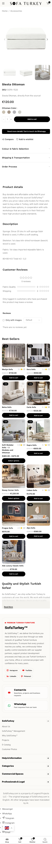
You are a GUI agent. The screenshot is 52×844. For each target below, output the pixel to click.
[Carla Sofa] (38, 393)
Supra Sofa (32, 445)
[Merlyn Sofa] (13, 355)
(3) (48, 445)
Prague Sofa (7, 528)
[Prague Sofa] (13, 514)
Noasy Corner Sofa (10, 490)
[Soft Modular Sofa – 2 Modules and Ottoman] (13, 431)
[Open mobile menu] (3, 3)
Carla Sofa (31, 407)
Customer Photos (9, 749)
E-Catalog (6, 744)
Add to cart (32, 119)
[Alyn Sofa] (38, 514)
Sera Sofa (31, 369)
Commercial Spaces (12, 771)
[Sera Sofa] (38, 355)
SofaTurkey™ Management (13, 731)
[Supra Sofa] (38, 431)
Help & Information (12, 755)
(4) (24, 445)
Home (5, 11)
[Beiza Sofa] (13, 393)
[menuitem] (7, 806)
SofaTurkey (8, 721)
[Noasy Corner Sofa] (13, 476)
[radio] (3, 112)
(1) (24, 369)
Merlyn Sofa (7, 369)
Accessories (16, 11)
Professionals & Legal (13, 779)
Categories (8, 763)
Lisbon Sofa (32, 490)
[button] (4, 39)
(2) (24, 528)
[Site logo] (26, 3)
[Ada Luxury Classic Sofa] (13, 552)
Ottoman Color (9, 108)
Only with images (14, 320)
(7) (49, 369)
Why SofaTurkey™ (9, 735)
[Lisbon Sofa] (38, 476)
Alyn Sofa (31, 528)
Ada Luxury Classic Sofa (12, 566)
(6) (49, 407)
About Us (6, 726)
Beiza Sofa (6, 407)
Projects (5, 740)
